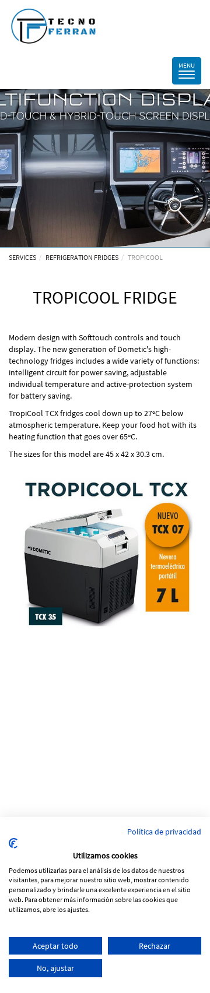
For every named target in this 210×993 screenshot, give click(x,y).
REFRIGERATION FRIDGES (82, 257)
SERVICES (22, 257)
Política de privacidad (164, 831)
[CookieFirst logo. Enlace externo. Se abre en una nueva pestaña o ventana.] (13, 843)
